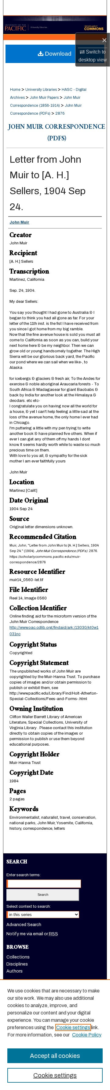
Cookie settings (73, 1027)
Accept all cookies (55, 1055)
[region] (55, 1034)
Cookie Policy (86, 1034)
